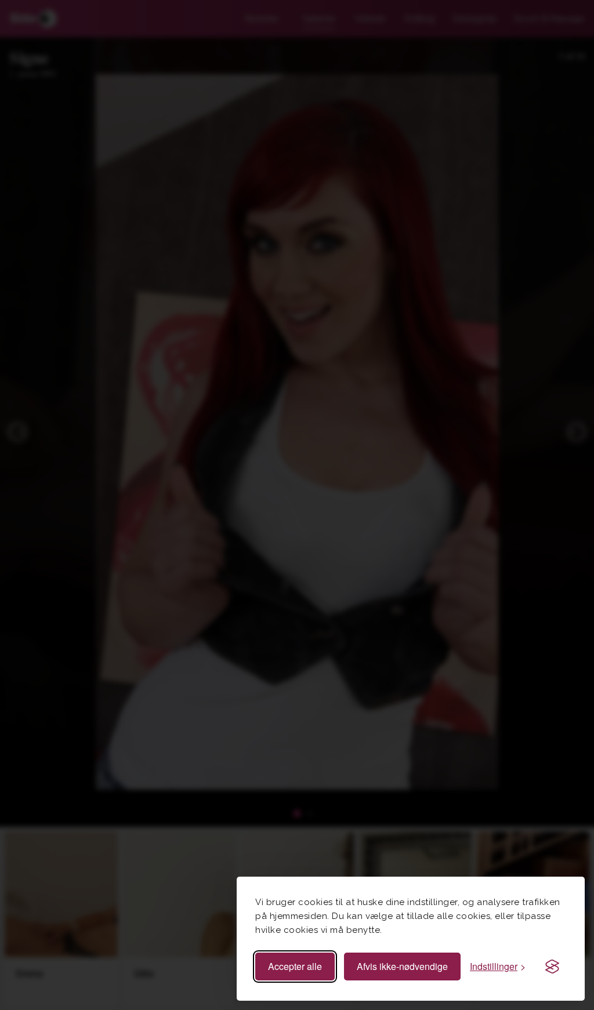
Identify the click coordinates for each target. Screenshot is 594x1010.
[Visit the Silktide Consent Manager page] (552, 966)
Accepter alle (295, 966)
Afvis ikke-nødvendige (402, 966)
